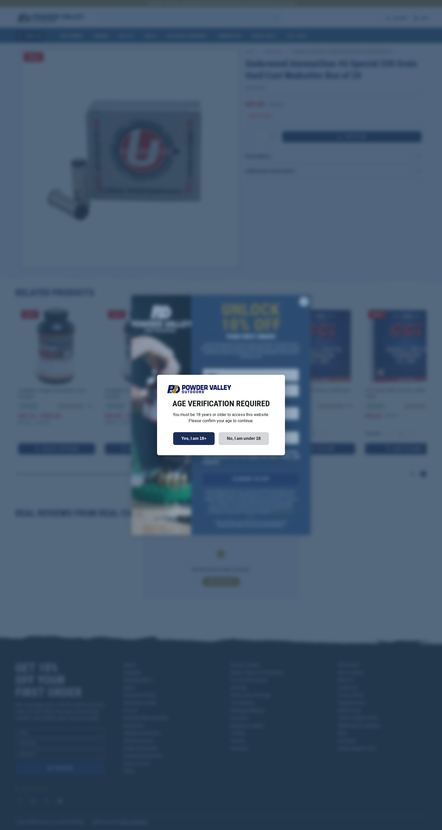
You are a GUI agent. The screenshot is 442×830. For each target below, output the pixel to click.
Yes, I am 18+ (193, 438)
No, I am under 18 (244, 438)
